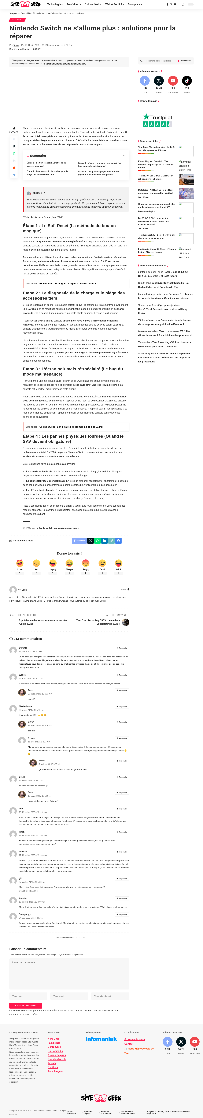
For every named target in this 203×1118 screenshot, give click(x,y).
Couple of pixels (57, 1059)
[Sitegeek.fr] (25, 4)
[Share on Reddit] (14, 167)
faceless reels (145, 331)
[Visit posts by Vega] (13, 590)
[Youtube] (173, 85)
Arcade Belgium (57, 1055)
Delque (31, 738)
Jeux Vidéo (17, 20)
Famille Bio (54, 1043)
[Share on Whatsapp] (14, 153)
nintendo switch (44, 528)
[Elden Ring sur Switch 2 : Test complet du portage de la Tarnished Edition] (186, 165)
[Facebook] (167, 4)
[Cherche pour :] (160, 60)
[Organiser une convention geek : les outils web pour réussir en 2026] (186, 208)
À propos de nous (134, 1039)
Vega (16, 45)
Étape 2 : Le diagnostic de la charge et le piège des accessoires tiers (47, 173)
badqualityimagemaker (150, 294)
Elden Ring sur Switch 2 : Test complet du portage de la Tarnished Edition (156, 164)
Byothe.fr (53, 1067)
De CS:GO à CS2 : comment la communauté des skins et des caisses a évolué (153, 221)
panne (57, 528)
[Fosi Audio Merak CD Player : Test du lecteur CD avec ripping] (186, 253)
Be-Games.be (55, 1051)
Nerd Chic (53, 1039)
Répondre (123, 648)
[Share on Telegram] (14, 174)
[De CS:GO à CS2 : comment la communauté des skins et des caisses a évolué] (186, 222)
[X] (171, 4)
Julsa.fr (52, 1063)
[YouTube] (175, 4)
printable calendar (147, 272)
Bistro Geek (54, 1047)
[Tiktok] (187, 85)
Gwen (31, 690)
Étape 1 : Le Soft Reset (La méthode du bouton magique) (46, 164)
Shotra (141, 305)
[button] (183, 4)
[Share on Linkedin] (14, 160)
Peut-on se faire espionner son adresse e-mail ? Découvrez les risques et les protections (164, 357)
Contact (128, 1044)
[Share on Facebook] (14, 139)
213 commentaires (54, 45)
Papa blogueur (56, 1071)
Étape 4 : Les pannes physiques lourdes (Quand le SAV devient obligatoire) (98, 173)
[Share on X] (14, 146)
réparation (66, 528)
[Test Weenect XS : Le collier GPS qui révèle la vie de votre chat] (186, 238)
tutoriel (76, 528)
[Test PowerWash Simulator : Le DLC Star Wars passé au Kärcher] (186, 151)
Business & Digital (146, 211)
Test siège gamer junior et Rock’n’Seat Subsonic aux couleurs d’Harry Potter (163, 309)
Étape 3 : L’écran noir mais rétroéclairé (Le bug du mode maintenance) (99, 164)
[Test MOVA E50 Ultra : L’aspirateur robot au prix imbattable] (186, 179)
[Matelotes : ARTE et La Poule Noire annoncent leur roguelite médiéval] (186, 193)
